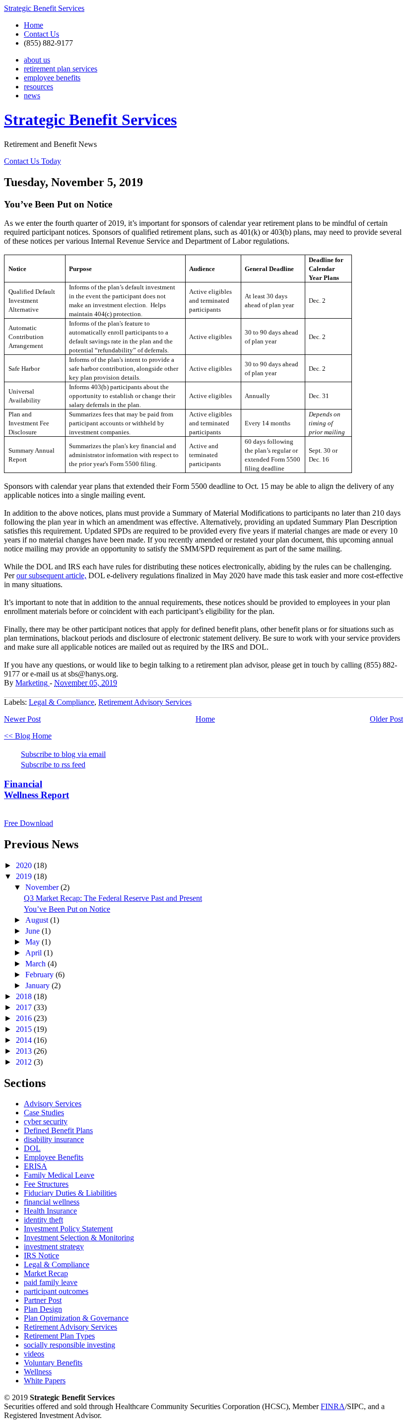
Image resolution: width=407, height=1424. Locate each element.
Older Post (386, 719)
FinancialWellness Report (36, 789)
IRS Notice (41, 1255)
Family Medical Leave (59, 1175)
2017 (25, 1007)
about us (37, 60)
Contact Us (41, 34)
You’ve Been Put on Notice (67, 909)
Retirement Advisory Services (145, 702)
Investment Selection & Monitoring (79, 1237)
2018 (25, 996)
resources (38, 86)
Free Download (28, 823)
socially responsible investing (69, 1345)
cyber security (46, 1121)
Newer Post (22, 719)
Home (33, 25)
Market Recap (46, 1273)
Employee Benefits (53, 1157)
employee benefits (52, 77)
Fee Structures (46, 1184)
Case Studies (44, 1112)
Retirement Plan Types (59, 1336)
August (37, 920)
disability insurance (54, 1139)
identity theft (43, 1220)
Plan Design (43, 1309)
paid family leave (50, 1282)
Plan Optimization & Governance (76, 1318)
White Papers (45, 1380)
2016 (25, 1018)
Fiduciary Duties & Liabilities (70, 1193)
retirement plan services (60, 69)
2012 (25, 1062)
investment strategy (54, 1246)
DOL (32, 1148)
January (38, 985)
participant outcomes (56, 1291)
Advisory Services (52, 1103)
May (33, 942)
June (33, 931)
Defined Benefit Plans (58, 1130)
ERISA (35, 1166)
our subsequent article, (51, 575)
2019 (25, 876)
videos (34, 1354)
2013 (25, 1051)
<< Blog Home (28, 736)
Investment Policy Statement (68, 1228)
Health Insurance (50, 1211)
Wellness (38, 1371)
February (40, 974)
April (34, 953)
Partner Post (43, 1300)
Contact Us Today (32, 161)
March (36, 963)
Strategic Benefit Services (44, 8)
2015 (25, 1029)
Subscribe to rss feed (53, 764)
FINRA (333, 1406)
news (32, 95)
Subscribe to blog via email (63, 754)
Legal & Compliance (61, 702)
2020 (25, 865)
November (43, 887)
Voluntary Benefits (53, 1362)
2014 (25, 1040)
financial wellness (51, 1202)
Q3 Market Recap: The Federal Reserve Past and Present (113, 898)
